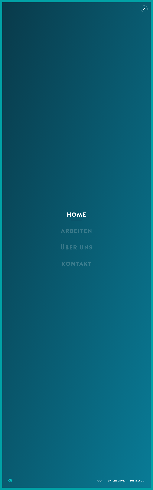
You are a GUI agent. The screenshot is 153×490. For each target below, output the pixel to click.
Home (76, 215)
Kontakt (76, 264)
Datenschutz (117, 481)
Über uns (76, 248)
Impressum (137, 481)
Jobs (100, 481)
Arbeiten (76, 232)
